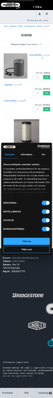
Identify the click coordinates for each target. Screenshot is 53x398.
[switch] (46, 211)
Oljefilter (8, 84)
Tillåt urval (26, 249)
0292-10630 (19, 261)
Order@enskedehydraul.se (25, 258)
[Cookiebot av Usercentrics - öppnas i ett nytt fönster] (38, 146)
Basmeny (13, 26)
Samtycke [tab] (9, 154)
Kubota (39, 26)
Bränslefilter (36, 55)
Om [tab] (43, 154)
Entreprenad (30, 26)
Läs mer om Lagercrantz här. (18, 376)
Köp (46, 77)
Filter (21, 26)
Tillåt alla (26, 241)
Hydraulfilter (10, 100)
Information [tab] (26, 154)
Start (6, 26)
